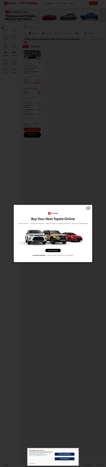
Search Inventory (53, 250)
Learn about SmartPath (39, 255)
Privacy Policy (32, 463)
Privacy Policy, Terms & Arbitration (36, 453)
